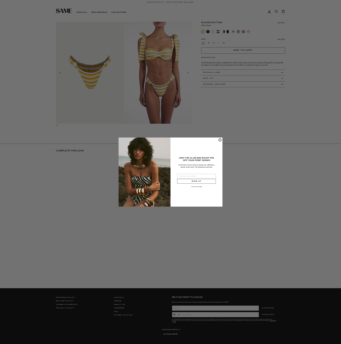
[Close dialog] (220, 140)
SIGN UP (196, 181)
